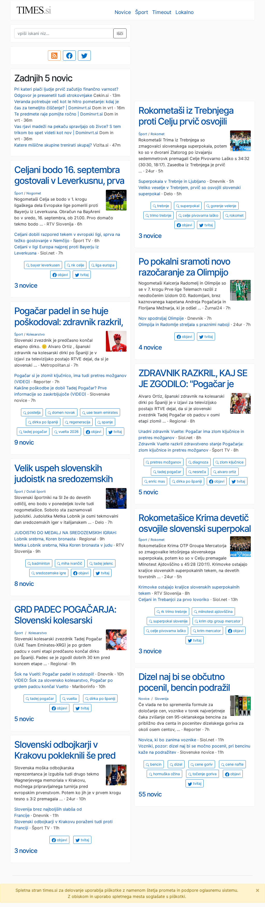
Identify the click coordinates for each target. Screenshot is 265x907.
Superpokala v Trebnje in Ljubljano (172, 181)
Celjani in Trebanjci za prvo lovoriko (173, 599)
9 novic (24, 442)
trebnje (162, 206)
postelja (33, 412)
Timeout (161, 12)
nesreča (199, 471)
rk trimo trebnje (173, 611)
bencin (155, 764)
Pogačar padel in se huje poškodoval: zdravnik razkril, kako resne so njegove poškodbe (68, 327)
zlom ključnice (231, 462)
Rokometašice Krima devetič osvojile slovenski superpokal (194, 523)
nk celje (77, 265)
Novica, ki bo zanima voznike (167, 739)
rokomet (236, 215)
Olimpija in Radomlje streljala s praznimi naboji (184, 324)
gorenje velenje (223, 206)
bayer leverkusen (45, 265)
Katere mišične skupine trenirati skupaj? (53, 145)
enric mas (156, 481)
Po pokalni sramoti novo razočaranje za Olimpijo (184, 267)
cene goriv (203, 764)
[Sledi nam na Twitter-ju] (84, 55)
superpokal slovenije (170, 621)
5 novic (148, 492)
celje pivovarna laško (200, 215)
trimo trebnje (160, 215)
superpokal (189, 206)
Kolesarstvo (35, 334)
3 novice (149, 236)
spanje (107, 422)
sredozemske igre (50, 573)
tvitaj (208, 225)
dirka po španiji (44, 422)
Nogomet (33, 193)
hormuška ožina (166, 774)
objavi (186, 225)
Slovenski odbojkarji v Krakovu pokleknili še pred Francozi (64, 755)
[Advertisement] (194, 61)
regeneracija (79, 422)
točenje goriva (204, 774)
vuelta (71, 698)
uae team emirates (101, 412)
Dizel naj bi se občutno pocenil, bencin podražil (184, 682)
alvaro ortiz (226, 471)
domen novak (63, 412)
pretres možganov (165, 462)
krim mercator (208, 630)
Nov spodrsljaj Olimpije (161, 318)
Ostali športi (36, 492)
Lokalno (184, 12)
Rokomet (158, 134)
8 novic (24, 583)
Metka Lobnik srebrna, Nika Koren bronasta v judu (63, 545)
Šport (141, 12)
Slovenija (161, 699)
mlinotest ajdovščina (215, 611)
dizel (177, 764)
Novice (123, 12)
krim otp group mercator (219, 621)
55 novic (150, 794)
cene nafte (234, 764)
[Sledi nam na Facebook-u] (69, 55)
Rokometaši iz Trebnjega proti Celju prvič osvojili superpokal (185, 121)
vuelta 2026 (68, 431)
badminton (40, 563)
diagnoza (200, 462)
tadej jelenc (103, 563)
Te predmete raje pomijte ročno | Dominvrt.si (58, 114)
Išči (120, 33)
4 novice (150, 347)
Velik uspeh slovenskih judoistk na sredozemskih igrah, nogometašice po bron (69, 478)
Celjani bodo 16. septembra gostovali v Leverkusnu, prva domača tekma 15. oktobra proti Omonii (69, 186)
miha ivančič (71, 563)
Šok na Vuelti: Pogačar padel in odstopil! (54, 674)
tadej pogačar (34, 431)
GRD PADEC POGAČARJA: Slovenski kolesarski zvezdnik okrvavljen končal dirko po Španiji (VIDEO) (65, 626)
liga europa (104, 265)
